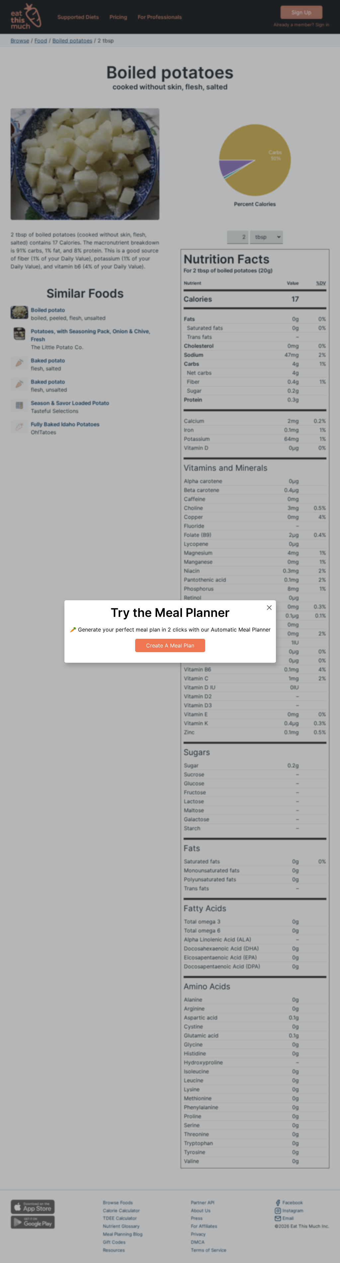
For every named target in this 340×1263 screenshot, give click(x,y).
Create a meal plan (170, 645)
